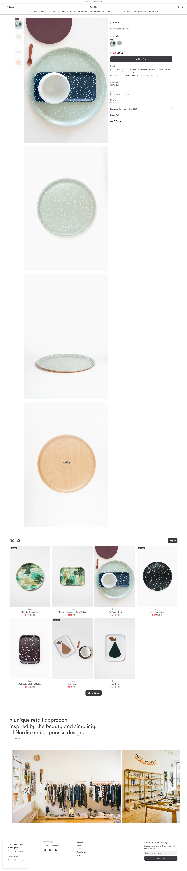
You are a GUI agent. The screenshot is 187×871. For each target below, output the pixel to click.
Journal (80, 842)
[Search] (178, 7)
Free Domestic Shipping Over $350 (123, 109)
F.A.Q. (79, 848)
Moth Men (52, 11)
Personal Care (95, 11)
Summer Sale (153, 11)
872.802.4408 (48, 842)
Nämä (114, 22)
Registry (80, 855)
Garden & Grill (126, 11)
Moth (93, 7)
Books (116, 11)
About (79, 845)
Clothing (61, 11)
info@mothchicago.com (52, 845)
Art (103, 11)
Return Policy (115, 115)
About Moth (14, 738)
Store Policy (81, 852)
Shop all (172, 540)
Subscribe (22, 861)
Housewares (82, 11)
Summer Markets (140, 11)
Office (109, 11)
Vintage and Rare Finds (37, 11)
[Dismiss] (26, 841)
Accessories (71, 11)
